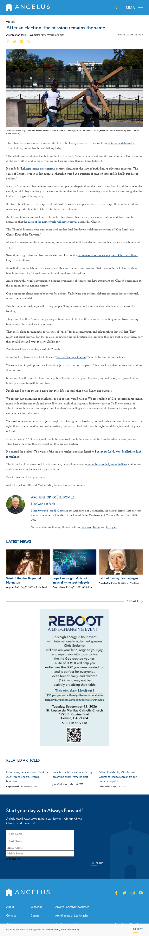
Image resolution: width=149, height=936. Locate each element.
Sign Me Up (13, 858)
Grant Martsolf (60, 587)
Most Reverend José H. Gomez (48, 510)
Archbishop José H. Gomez (22, 34)
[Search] (115, 7)
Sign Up (97, 863)
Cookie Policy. (72, 929)
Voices (10, 22)
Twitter (96, 527)
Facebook (86, 527)
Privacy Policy (53, 929)
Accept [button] (138, 929)
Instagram (111, 527)
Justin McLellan (59, 784)
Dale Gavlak (104, 786)
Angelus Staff (12, 587)
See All (133, 601)
